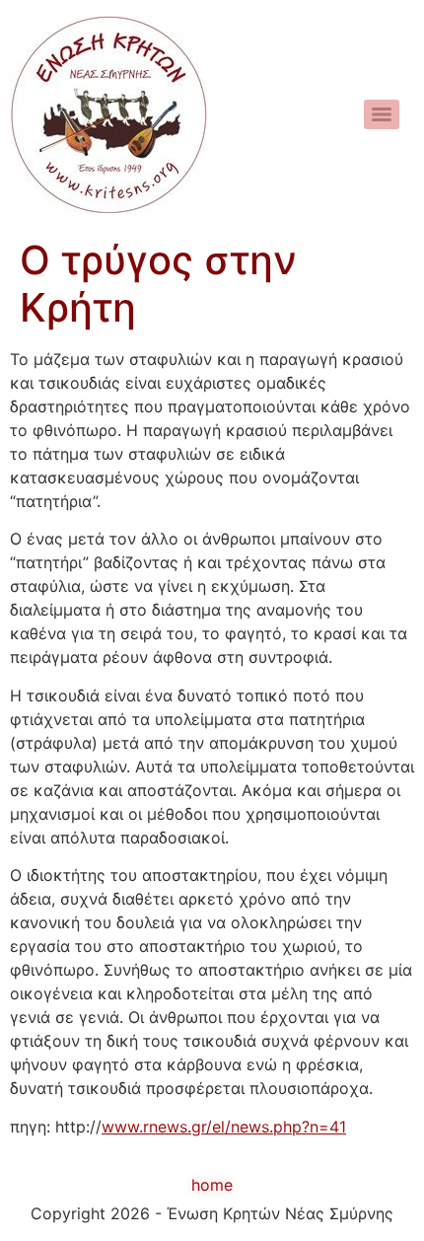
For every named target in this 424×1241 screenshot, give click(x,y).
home (212, 1185)
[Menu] (381, 114)
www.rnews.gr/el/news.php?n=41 (224, 1126)
